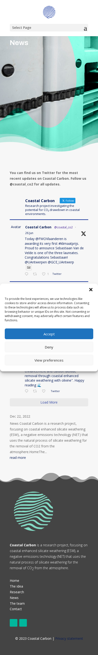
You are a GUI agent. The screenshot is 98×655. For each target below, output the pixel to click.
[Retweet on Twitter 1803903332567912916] (36, 391)
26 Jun (29, 233)
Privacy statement (69, 638)
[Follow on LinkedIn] (23, 623)
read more (18, 457)
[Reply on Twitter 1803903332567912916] (28, 391)
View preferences (49, 360)
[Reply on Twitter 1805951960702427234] (28, 274)
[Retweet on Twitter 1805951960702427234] (36, 274)
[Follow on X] (13, 623)
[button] (90, 289)
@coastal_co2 (63, 227)
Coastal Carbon (38, 227)
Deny (49, 347)
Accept (49, 334)
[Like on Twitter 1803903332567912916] (45, 391)
